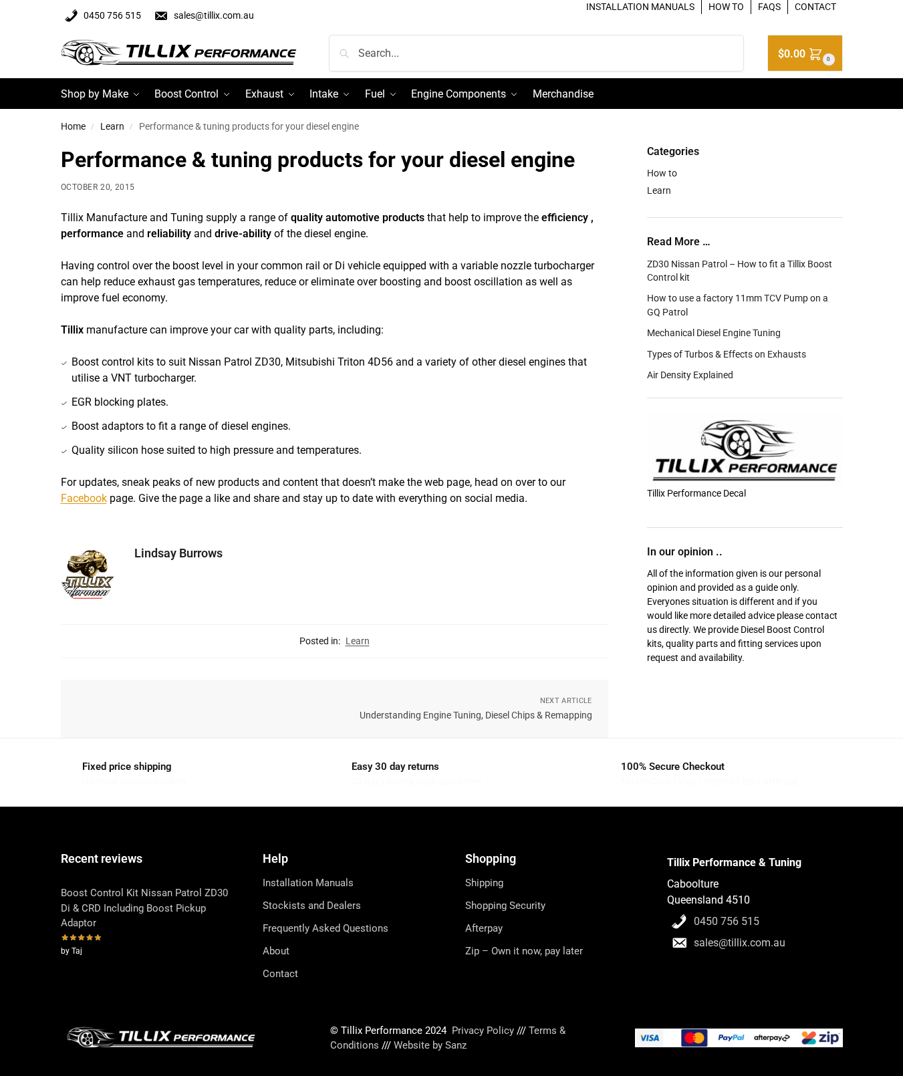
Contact (280, 974)
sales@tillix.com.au (214, 15)
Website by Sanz (430, 1045)
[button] (805, 53)
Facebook (84, 498)
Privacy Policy (483, 1031)
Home (73, 126)
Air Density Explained (690, 375)
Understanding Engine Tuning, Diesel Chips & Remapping (476, 715)
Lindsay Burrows (178, 553)
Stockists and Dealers (312, 906)
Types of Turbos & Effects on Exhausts (726, 354)
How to (662, 173)
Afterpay (484, 928)
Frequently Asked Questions (325, 928)
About (276, 951)
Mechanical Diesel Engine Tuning (714, 332)
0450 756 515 (112, 15)
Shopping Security (505, 906)
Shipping (484, 883)
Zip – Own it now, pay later (524, 951)
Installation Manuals (308, 883)
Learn (112, 126)
